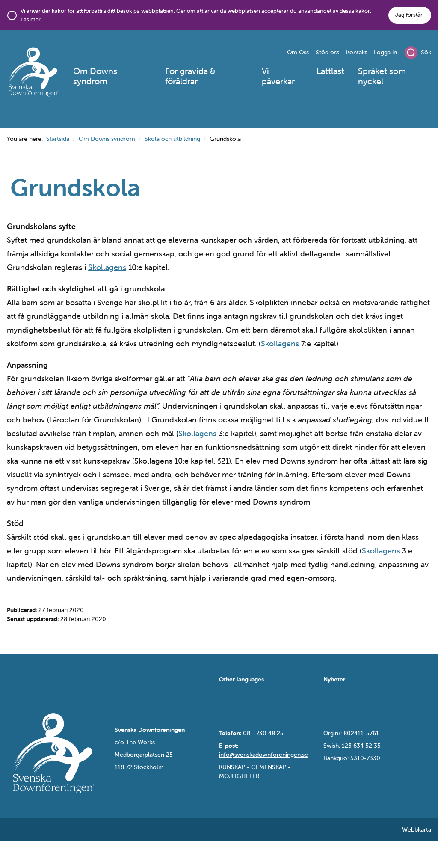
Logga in (385, 52)
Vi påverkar (278, 75)
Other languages (241, 679)
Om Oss (298, 52)
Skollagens (107, 267)
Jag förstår (409, 14)
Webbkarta (416, 829)
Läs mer (31, 19)
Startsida (57, 139)
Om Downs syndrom (95, 75)
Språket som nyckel (382, 75)
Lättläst (330, 70)
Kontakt (356, 52)
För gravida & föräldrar (190, 75)
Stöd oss (327, 52)
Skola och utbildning (172, 139)
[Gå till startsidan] (33, 73)
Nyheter (334, 679)
